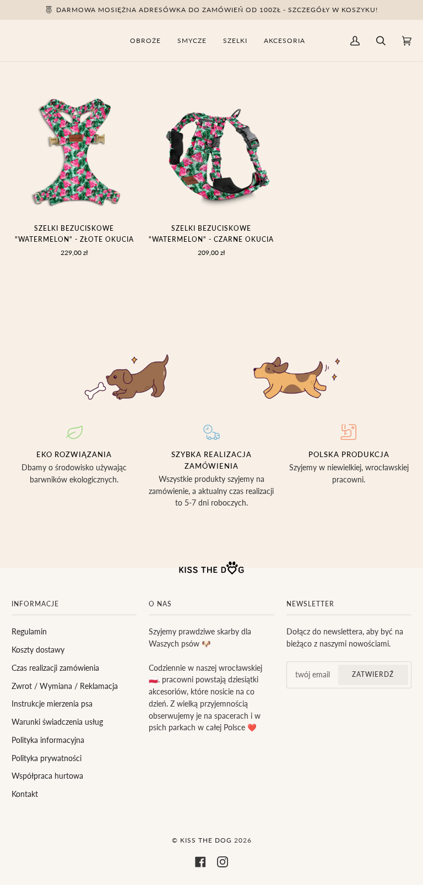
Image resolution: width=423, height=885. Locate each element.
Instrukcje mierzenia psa (52, 703)
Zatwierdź (373, 674)
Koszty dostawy (38, 649)
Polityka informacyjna (48, 740)
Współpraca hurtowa (47, 776)
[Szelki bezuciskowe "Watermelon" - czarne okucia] (211, 151)
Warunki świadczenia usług (57, 722)
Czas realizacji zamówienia (55, 668)
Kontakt (25, 794)
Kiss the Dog (206, 840)
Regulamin (29, 631)
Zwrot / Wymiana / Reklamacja (65, 686)
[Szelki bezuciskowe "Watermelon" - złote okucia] (74, 151)
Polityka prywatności (47, 758)
